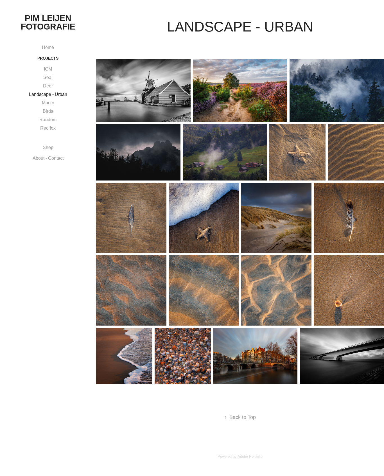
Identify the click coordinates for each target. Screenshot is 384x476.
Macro (48, 102)
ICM (48, 69)
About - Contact (48, 158)
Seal (48, 77)
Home (48, 47)
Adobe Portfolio (250, 456)
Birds (48, 111)
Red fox (48, 128)
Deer (48, 86)
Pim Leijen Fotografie (48, 22)
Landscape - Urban (48, 94)
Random (48, 119)
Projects (47, 58)
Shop (48, 147)
